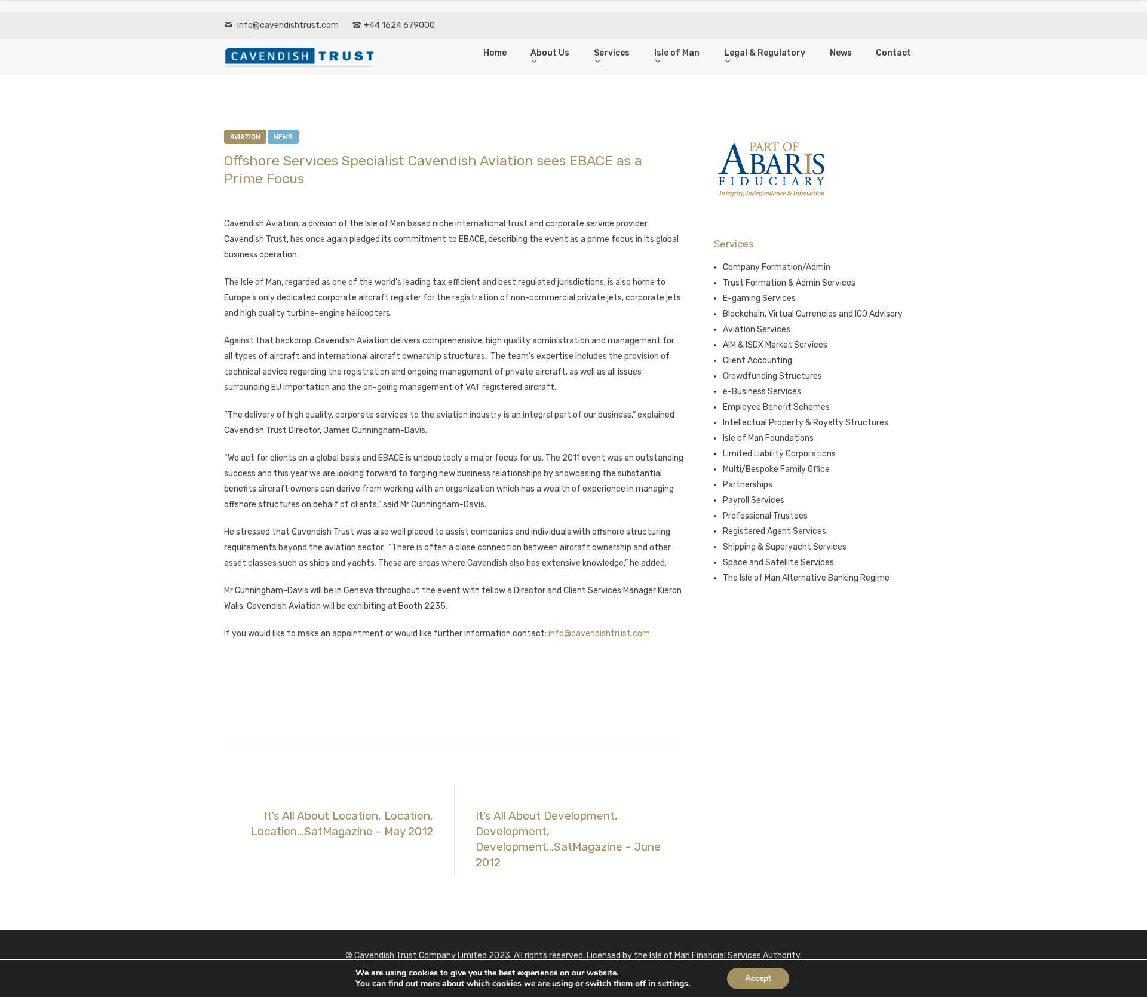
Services (612, 53)
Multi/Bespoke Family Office (776, 469)
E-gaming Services (759, 298)
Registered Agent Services (774, 531)
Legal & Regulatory (764, 53)
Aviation (245, 137)
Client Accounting (757, 360)
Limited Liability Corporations (779, 454)
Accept (758, 978)
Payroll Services (753, 500)
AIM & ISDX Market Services (775, 345)
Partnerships (747, 485)
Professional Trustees (765, 516)
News (841, 53)
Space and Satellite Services (778, 562)
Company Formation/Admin (776, 267)
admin (307, 199)
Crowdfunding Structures (772, 376)
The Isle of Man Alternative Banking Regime (806, 578)
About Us (549, 53)
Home (495, 53)
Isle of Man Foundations (768, 438)
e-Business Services (762, 391)
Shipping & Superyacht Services (785, 547)
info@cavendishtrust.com (288, 25)
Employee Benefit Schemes (776, 407)
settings (673, 983)
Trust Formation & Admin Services (789, 283)
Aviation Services (756, 329)
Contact (893, 53)
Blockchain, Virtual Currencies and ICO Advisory (813, 314)
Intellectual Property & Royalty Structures (805, 423)
